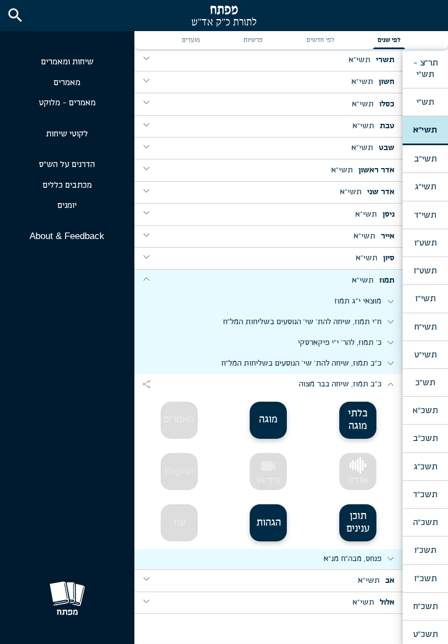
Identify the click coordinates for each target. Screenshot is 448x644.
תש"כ (425, 382)
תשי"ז (425, 298)
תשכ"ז (425, 578)
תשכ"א (425, 410)
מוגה (268, 420)
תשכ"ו (425, 550)
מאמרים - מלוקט (67, 103)
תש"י (425, 102)
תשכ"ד (425, 494)
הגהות (268, 523)
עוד (179, 523)
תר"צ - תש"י (425, 68)
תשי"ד (425, 215)
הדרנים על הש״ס (67, 164)
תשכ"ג (425, 466)
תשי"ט (425, 354)
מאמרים (67, 82)
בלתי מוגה (358, 420)
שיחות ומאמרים (67, 62)
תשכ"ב (425, 438)
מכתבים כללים (67, 185)
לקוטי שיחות (67, 134)
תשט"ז (425, 270)
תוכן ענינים (358, 522)
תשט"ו (425, 242)
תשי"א (425, 129)
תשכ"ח (425, 606)
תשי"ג (425, 186)
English (179, 471)
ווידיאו (268, 471)
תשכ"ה (425, 522)
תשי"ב (425, 158)
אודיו (358, 481)
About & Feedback (67, 236)
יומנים (66, 205)
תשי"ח (425, 326)
